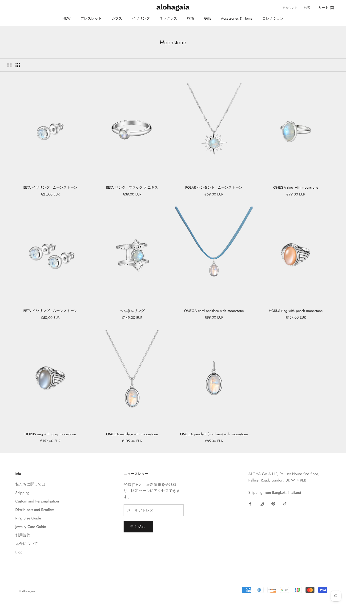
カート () (326, 7)
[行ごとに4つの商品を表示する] (18, 65)
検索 (307, 7)
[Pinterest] (273, 503)
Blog (19, 552)
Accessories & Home (237, 18)
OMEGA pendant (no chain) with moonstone (214, 434)
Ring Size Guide (28, 518)
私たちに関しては (30, 484)
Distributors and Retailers (34, 509)
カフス (117, 18)
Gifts (207, 18)
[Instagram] (262, 503)
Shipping (22, 492)
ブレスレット (91, 18)
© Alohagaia (27, 591)
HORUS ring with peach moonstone (296, 310)
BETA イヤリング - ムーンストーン (50, 187)
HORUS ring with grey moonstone (50, 434)
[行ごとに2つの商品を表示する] (9, 65)
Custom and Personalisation (37, 501)
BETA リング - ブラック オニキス (132, 187)
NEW (66, 18)
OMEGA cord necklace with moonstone (214, 310)
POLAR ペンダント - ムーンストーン (213, 187)
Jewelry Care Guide (30, 526)
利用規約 (22, 535)
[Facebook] (250, 503)
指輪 (190, 18)
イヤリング (141, 18)
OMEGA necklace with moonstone (132, 434)
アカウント (290, 7)
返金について (26, 543)
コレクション (273, 18)
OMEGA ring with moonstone (295, 187)
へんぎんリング (132, 310)
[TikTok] (285, 503)
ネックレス (168, 18)
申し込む (138, 526)
